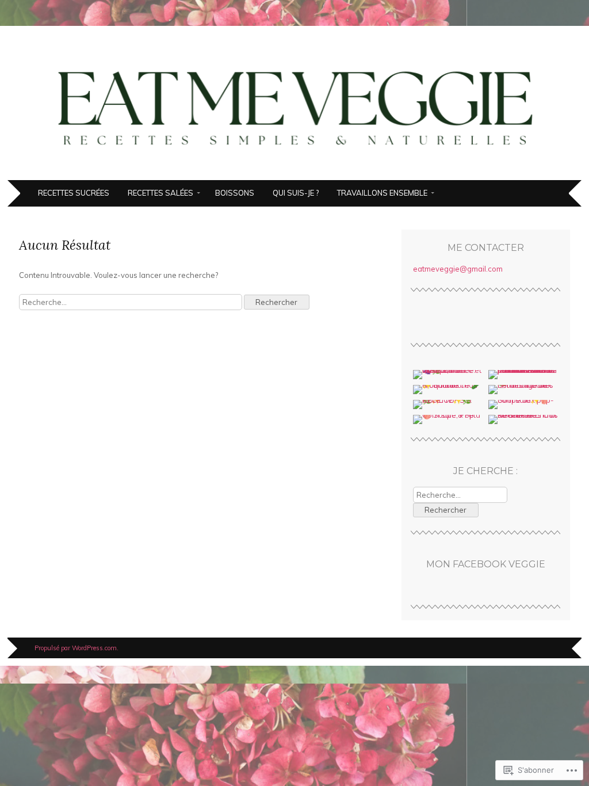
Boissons (234, 192)
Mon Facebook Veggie (485, 564)
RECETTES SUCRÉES (73, 192)
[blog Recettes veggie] (294, 173)
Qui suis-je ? (296, 192)
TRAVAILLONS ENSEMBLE (382, 192)
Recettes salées (160, 192)
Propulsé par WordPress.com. (76, 648)
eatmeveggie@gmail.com (458, 268)
